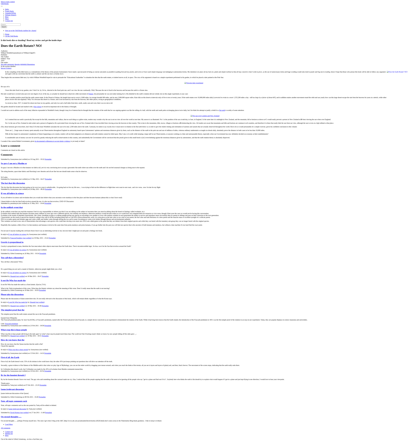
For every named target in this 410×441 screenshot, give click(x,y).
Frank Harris (9, 11)
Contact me (9, 21)
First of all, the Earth (10, 357)
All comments (5, 428)
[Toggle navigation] (2, 6)
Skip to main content (8, 2)
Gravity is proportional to (12, 242)
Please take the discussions (12, 294)
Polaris (91, 94)
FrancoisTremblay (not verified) (21, 238)
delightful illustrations (27, 64)
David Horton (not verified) (19, 412)
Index (7, 9)
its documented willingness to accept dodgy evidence (52, 141)
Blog (6, 17)
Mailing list (9, 433)
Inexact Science (6, 68)
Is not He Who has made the (13, 280)
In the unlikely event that (12, 207)
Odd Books (5, 4)
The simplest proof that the (12, 310)
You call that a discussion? (12, 258)
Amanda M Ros (10, 13)
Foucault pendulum (11, 324)
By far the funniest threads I (13, 375)
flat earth (4, 64)
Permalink (48, 159)
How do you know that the (12, 340)
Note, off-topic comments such (14, 401)
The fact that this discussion (13, 183)
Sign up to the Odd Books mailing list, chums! (20, 30)
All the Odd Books (11, 36)
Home (7, 34)
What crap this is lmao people (14, 330)
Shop (7, 19)
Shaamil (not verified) (17, 276)
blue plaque (38, 107)
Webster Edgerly (10, 15)
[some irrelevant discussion (12, 389)
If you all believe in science (12, 193)
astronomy (10, 64)
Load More (9, 424)
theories (17, 64)
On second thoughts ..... (11, 417)
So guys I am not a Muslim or (14, 163)
